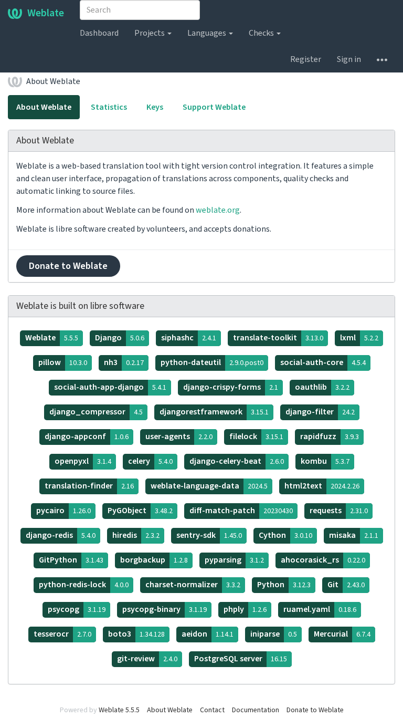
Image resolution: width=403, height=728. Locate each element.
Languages (207, 33)
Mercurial (342, 634)
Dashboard (99, 33)
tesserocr (62, 634)
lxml (359, 338)
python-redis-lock (84, 584)
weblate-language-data (209, 486)
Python (284, 584)
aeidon (208, 634)
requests (339, 510)
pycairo (63, 510)
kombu (325, 461)
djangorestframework (214, 412)
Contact (212, 710)
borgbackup (154, 560)
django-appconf (87, 436)
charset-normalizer (192, 584)
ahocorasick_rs (323, 560)
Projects (150, 33)
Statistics (109, 107)
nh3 (124, 362)
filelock (256, 436)
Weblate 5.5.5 (119, 710)
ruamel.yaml (319, 609)
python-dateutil (212, 362)
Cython (285, 535)
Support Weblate (214, 107)
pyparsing (234, 560)
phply (245, 609)
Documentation (255, 710)
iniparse (273, 634)
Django (119, 338)
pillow (62, 362)
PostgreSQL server (240, 658)
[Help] (382, 59)
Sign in (349, 59)
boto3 (136, 634)
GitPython (71, 560)
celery (150, 461)
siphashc (188, 338)
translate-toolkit (278, 338)
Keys (154, 107)
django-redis (61, 535)
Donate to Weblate (68, 266)
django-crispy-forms (230, 387)
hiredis (136, 535)
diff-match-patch (241, 510)
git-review (147, 658)
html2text (321, 486)
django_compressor (96, 412)
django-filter (320, 412)
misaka (353, 535)
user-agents (179, 436)
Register (305, 59)
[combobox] (140, 10)
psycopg (76, 609)
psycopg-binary (164, 609)
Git (346, 584)
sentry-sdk (209, 535)
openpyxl (83, 461)
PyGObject (140, 510)
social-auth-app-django (110, 387)
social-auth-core (323, 362)
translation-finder (89, 486)
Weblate (45, 13)
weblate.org (218, 210)
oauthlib (322, 387)
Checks (262, 33)
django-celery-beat (236, 461)
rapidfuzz (329, 436)
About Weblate (53, 81)
